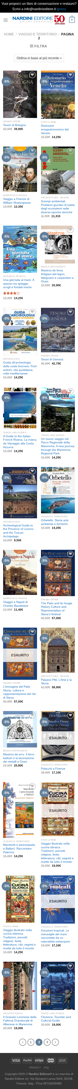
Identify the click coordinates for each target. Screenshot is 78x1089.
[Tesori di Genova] (58, 330)
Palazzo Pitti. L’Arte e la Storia (56, 681)
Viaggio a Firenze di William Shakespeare (17, 200)
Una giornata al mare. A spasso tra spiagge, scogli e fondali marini (18, 283)
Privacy (35, 1067)
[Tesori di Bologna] (20, 94)
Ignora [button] (61, 9)
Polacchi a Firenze (53, 768)
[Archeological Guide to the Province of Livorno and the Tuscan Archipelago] (20, 492)
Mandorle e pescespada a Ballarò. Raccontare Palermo (19, 848)
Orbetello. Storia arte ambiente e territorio (54, 522)
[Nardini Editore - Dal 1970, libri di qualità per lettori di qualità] (38, 19)
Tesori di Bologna (14, 125)
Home (9, 34)
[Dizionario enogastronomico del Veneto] (58, 95)
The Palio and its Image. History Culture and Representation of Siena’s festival (57, 609)
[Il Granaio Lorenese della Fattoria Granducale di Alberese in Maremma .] (20, 986)
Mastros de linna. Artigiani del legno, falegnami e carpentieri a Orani (57, 276)
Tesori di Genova (52, 359)
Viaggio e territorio (38, 34)
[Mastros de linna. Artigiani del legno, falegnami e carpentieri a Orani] (58, 244)
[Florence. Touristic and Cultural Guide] (58, 986)
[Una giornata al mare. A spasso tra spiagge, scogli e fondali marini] (20, 249)
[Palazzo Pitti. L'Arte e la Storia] (58, 650)
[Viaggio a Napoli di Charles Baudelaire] (20, 572)
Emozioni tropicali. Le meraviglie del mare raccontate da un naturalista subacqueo (55, 936)
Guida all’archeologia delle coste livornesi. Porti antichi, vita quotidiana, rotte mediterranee (20, 368)
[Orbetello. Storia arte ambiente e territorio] (58, 490)
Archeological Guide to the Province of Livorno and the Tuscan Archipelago (18, 531)
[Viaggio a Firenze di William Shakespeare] (20, 169)
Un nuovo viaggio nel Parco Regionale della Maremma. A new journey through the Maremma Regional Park (57, 446)
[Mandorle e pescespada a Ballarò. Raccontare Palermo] (20, 810)
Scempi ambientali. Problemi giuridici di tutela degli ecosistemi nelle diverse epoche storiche (58, 207)
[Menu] (5, 20)
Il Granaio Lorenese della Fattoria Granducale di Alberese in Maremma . (19, 1021)
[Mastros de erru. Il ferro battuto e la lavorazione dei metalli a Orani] (20, 729)
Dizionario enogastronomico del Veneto (55, 129)
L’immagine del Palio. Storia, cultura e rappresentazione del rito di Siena (19, 692)
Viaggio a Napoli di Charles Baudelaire (15, 603)
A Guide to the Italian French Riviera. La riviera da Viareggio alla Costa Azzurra (19, 442)
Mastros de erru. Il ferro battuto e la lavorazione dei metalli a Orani (18, 758)
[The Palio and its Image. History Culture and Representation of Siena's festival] (58, 573)
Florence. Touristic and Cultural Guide (56, 1019)
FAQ (46, 1067)
